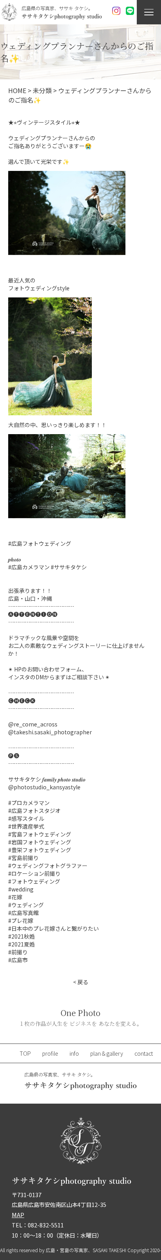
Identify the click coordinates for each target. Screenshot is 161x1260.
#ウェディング (26, 905)
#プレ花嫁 (20, 920)
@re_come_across (32, 724)
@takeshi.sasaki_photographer (50, 732)
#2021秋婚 (21, 936)
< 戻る (80, 982)
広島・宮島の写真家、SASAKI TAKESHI (86, 1250)
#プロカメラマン (29, 803)
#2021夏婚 (21, 944)
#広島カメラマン (29, 567)
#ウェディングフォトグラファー (48, 865)
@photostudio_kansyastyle (44, 787)
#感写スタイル (26, 818)
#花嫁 (15, 897)
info (74, 1053)
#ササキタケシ (69, 567)
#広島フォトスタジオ (34, 810)
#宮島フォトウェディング (39, 834)
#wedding (21, 889)
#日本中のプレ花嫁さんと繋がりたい (53, 928)
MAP (18, 1214)
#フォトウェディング (34, 881)
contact (143, 1053)
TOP (25, 1053)
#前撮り (18, 952)
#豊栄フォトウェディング (39, 850)
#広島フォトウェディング (39, 543)
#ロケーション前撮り (34, 873)
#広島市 (18, 960)
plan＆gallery (106, 1053)
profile (50, 1053)
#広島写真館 (23, 913)
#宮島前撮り (23, 858)
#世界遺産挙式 (26, 826)
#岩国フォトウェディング (39, 842)
